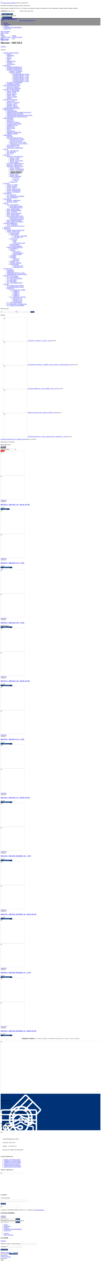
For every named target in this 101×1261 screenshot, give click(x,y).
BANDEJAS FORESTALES (14, 67)
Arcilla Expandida (14, 233)
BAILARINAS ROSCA (16, 207)
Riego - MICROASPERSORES (15, 216)
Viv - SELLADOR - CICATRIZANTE (17, 304)
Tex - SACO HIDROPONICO (15, 282)
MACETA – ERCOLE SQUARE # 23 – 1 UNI (16, 972)
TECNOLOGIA (8, 268)
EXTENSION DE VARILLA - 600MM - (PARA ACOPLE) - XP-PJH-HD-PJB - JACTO (51, 364)
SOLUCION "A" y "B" (13, 146)
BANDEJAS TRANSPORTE (14, 82)
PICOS (9, 129)
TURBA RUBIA (14, 264)
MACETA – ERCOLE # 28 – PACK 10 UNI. (15, 681)
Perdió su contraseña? (6, 1252)
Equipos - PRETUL (12, 94)
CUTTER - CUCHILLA (13, 122)
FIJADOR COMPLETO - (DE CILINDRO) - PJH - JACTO (43, 388)
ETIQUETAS (10, 288)
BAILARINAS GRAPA (16, 206)
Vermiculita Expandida (15, 246)
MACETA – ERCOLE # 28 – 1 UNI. (12, 623)
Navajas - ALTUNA (12, 186)
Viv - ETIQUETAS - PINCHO (18, 297)
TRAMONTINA (11, 61)
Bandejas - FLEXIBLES (16, 71)
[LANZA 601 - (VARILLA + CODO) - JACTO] (16, 340)
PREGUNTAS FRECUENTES (12, 1164)
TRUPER (9, 62)
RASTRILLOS (11, 131)
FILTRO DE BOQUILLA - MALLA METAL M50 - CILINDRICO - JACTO (48, 436)
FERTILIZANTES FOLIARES (15, 114)
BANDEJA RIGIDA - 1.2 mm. (21, 77)
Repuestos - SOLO (11, 105)
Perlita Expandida (14, 244)
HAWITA (12, 250)
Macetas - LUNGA (15, 173)
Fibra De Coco (14, 238)
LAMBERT (13, 255)
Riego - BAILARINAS (13, 204)
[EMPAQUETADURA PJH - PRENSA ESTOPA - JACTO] (16, 412)
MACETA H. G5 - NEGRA (17, 139)
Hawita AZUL (17, 251)
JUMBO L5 (16, 292)
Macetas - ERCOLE (16, 172)
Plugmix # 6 (16, 258)
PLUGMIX (13, 257)
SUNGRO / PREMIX (15, 263)
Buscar (17, 1219)
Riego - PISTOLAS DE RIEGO (15, 221)
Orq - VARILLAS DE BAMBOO (15, 196)
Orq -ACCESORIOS (12, 197)
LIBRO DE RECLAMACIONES (12, 1166)
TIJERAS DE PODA (12, 133)
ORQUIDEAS (7, 193)
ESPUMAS (10, 136)
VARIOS (9, 98)
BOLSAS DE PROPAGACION (12, 85)
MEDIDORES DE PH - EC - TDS (16, 273)
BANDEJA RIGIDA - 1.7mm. (21, 78)
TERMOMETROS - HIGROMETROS (17, 274)
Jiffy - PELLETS (11, 152)
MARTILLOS (10, 126)
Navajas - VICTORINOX (13, 192)
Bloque (15, 240)
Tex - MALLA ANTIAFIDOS (14, 278)
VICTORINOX (11, 64)
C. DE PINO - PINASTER (20, 236)
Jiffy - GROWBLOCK (13, 150)
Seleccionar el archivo (7, 14)
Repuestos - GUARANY (13, 102)
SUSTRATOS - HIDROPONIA (15, 148)
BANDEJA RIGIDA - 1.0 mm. (21, 75)
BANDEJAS (7, 65)
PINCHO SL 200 (17, 300)
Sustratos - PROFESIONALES (15, 247)
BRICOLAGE (10, 121)
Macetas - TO (13, 182)
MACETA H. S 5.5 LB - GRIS (18, 142)
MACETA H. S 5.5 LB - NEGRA (18, 143)
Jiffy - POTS (10, 153)
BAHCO (9, 54)
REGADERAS (8, 199)
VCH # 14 (16, 180)
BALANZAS (10, 270)
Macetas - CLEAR (14, 158)
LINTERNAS (10, 271)
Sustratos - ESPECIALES (13, 231)
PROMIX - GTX (14, 261)
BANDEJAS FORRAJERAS (14, 68)
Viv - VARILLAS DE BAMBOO (15, 305)
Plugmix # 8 (16, 260)
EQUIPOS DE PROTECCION (12, 108)
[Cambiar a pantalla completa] (4, 1258)
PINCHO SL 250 (17, 301)
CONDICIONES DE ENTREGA (12, 1165)
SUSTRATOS (7, 229)
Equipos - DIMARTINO (13, 91)
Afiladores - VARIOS (12, 185)
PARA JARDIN (11, 128)
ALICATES (10, 119)
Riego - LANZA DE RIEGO (14, 213)
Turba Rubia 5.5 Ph (18, 267)
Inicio (2, 439)
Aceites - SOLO (11, 101)
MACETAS (7, 155)
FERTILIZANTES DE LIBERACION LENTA (19, 112)
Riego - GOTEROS (12, 211)
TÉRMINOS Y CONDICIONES (12, 1161)
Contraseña (4, 1246)
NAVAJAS (6, 183)
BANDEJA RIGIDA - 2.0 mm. (21, 81)
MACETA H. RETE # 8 (16, 140)
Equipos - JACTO (11, 92)
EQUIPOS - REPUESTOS (11, 99)
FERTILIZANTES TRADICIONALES (17, 116)
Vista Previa (4, 500)
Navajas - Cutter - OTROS (13, 189)
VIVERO (6, 284)
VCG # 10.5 (16, 177)
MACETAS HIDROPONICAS (15, 138)
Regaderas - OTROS (12, 202)
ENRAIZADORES (12, 111)
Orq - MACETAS (11, 194)
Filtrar (32, 311)
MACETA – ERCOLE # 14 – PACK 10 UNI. (15, 797)
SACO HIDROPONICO (13, 145)
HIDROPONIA (8, 135)
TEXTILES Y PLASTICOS (11, 275)
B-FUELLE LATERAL (13, 87)
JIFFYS (6, 149)
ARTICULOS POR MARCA (11, 52)
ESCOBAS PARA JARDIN (14, 123)
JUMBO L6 (16, 294)
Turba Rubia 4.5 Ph (18, 265)
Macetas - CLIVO (14, 159)
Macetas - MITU (14, 162)
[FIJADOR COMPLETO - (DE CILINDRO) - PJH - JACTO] (16, 388)
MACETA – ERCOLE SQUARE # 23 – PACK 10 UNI (18, 1031)
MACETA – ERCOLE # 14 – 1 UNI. (12, 739)
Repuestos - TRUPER (12, 106)
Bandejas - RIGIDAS (15, 72)
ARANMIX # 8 (14, 248)
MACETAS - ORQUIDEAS (14, 165)
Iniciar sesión (4, 1249)
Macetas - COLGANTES (16, 160)
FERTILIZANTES (8, 109)
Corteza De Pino (14, 234)
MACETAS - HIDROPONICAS (15, 163)
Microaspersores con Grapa (17, 217)
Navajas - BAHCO (12, 187)
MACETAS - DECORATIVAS (15, 156)
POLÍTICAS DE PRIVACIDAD (12, 1159)
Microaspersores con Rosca (17, 219)
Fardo (14, 241)
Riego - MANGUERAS (13, 214)
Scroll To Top (4, 1255)
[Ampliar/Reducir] (6, 1258)
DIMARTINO (10, 55)
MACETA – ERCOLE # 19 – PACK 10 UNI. (15, 504)
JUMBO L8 (16, 295)
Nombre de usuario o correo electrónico (11, 1243)
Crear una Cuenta (13, 1254)
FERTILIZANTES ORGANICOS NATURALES (19, 115)
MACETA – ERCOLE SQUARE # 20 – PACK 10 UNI (18, 914)
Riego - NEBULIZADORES (14, 220)
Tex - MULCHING (12, 280)
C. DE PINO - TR (17, 237)
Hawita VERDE (17, 254)
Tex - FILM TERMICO (13, 277)
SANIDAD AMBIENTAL (10, 223)
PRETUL (9, 58)
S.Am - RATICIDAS (12, 224)
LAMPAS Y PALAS (12, 125)
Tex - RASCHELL (12, 281)
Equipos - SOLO (11, 95)
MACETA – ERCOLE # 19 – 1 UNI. (12, 563)
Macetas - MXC (14, 175)
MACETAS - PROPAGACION (15, 166)
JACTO (9, 57)
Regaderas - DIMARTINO (13, 200)
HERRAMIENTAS (9, 118)
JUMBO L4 (16, 291)
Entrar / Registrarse (8, 1235)
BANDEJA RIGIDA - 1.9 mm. (21, 79)
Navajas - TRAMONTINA (14, 190)
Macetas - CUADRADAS (16, 170)
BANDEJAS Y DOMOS (13, 84)
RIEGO (6, 203)
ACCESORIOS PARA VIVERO (15, 287)
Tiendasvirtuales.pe (39, 1210)
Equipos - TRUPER (12, 96)
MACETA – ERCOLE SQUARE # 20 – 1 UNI (16, 856)
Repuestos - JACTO (12, 104)
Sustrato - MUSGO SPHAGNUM (15, 230)
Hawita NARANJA (18, 253)
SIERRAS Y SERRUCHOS (14, 132)
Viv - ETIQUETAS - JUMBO (17, 290)
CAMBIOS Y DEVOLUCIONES (12, 1162)
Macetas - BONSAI (15, 167)
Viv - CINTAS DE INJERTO (14, 302)
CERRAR (3, 46)
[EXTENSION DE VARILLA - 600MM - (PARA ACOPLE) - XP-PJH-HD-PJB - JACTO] (16, 364)
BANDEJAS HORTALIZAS (14, 70)
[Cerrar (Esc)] (1, 1258)
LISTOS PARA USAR (19, 243)
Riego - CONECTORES (13, 209)
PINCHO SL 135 (17, 298)
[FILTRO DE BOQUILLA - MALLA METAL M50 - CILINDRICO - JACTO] (16, 436)
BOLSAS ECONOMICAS (14, 88)
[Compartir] (2, 1258)
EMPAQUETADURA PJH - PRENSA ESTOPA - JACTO (43, 412)
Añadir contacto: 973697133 (9, 3)
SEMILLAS (7, 227)
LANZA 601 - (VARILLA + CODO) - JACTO (40, 340)
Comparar (6, 1233)
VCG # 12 (16, 179)
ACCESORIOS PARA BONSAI (15, 285)
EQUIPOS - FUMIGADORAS (12, 89)
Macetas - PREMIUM (15, 176)
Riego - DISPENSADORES (14, 210)
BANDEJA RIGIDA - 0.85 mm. (21, 74)
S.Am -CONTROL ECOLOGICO (15, 226)
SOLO (8, 60)
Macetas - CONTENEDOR (17, 169)
